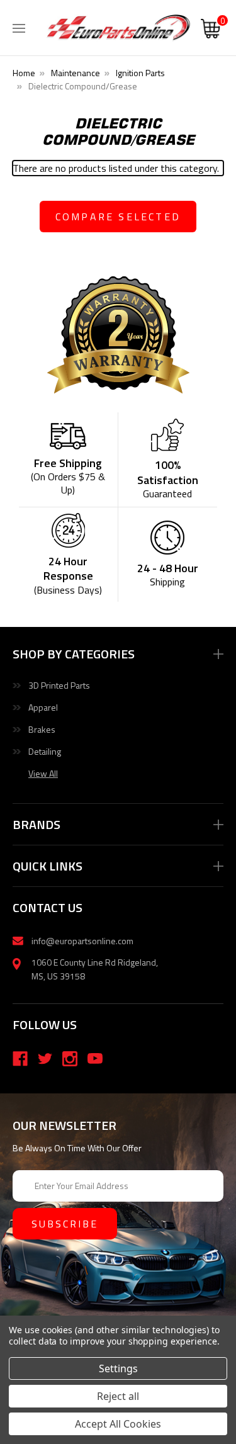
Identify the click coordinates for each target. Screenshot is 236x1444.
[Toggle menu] (18, 25)
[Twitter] (45, 1058)
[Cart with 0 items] (210, 30)
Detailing (44, 751)
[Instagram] (69, 1058)
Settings (118, 1368)
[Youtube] (95, 1058)
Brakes (41, 729)
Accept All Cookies (118, 1424)
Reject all (118, 1396)
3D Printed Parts (59, 685)
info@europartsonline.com (82, 940)
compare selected (118, 216)
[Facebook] (20, 1058)
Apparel (43, 707)
